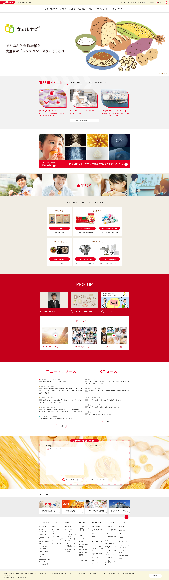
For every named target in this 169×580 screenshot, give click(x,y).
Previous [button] (2, 44)
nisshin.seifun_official (56, 449)
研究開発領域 (68, 526)
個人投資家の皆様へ (84, 544)
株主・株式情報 (83, 552)
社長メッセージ (43, 526)
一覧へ (62, 426)
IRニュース (81, 539)
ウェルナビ (95, 563)
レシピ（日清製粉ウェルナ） (110, 530)
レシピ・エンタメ (118, 9)
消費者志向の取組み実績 (97, 554)
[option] (84, 44)
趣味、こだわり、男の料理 (110, 547)
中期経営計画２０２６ (44, 538)
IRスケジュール (83, 557)
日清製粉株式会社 (59, 232)
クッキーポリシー (123, 553)
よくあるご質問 (83, 560)
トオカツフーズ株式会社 (59, 263)
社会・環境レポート (97, 557)
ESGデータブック (96, 546)
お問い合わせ (150, 2)
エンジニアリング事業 (85, 259)
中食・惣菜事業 (59, 259)
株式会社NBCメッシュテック (109, 263)
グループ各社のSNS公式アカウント (97, 480)
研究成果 (67, 532)
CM (106, 564)
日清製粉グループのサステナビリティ (97, 530)
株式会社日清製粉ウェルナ (85, 232)
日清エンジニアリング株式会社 (85, 263)
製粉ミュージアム (110, 540)
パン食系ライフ (109, 555)
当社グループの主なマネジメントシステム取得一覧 (84, 528)
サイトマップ (122, 558)
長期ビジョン (42, 534)
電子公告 (81, 555)
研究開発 (72, 9)
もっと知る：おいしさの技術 (70, 550)
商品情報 (133, 2)
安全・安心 (81, 9)
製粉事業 (59, 228)
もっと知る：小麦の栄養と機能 (70, 539)
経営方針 (81, 541)
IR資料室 (81, 547)
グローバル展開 (43, 546)
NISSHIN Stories (43, 551)
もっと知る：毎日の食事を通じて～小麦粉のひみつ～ (70, 545)
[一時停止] (166, 73)
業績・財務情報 (83, 549)
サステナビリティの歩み (97, 542)
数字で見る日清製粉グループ (44, 542)
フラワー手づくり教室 (110, 551)
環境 (93, 533)
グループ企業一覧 (43, 564)
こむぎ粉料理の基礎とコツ (110, 537)
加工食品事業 (85, 228)
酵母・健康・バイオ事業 (109, 228)
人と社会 (94, 536)
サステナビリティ (103, 9)
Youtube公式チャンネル (72, 480)
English (160, 2)
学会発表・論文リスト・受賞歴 (70, 535)
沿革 (40, 557)
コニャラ (107, 557)
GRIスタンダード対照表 (97, 549)
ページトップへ (126, 517)
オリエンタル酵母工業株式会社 (109, 232)
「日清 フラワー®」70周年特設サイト (111, 561)
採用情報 (140, 2)
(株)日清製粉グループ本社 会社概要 (44, 560)
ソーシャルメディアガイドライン (124, 546)
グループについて (51, 9)
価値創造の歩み (43, 532)
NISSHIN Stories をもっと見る (85, 120)
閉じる (155, 576)
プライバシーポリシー (124, 542)
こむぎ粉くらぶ (109, 526)
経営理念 (41, 529)
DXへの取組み (42, 548)
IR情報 (91, 9)
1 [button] (159, 73)
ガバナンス (95, 539)
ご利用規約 (122, 550)
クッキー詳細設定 (123, 555)
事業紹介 (63, 9)
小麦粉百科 (108, 533)
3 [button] (162, 73)
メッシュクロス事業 (109, 259)
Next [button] (166, 44)
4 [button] (164, 73)
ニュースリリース (124, 2)
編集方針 (94, 560)
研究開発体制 (68, 529)
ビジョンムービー (84, 320)
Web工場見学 (108, 543)
